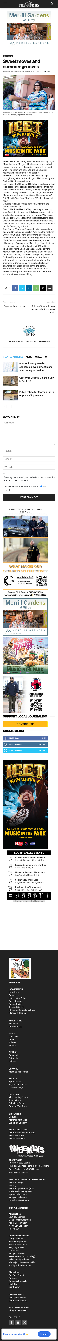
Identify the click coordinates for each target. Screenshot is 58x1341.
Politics (12, 1045)
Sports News (15, 1081)
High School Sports (17, 1084)
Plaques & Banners (17, 1013)
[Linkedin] (29, 288)
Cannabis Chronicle (18, 1281)
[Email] (43, 288)
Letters (12, 1061)
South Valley (14, 1287)
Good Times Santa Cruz (20, 1220)
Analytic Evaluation (18, 1197)
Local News (14, 1036)
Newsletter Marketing (19, 1200)
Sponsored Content (18, 1194)
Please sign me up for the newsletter (21, 486)
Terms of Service (16, 1007)
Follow (42, 744)
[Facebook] (15, 288)
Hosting (12, 1185)
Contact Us (14, 995)
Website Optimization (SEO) (21, 1188)
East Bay (13, 1284)
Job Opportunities (17, 1297)
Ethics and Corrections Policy (22, 1010)
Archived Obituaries (18, 1120)
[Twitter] (22, 288)
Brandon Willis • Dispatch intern (16, 72)
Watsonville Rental (17, 1138)
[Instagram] (18, 1322)
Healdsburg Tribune (18, 1241)
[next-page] (9, 406)
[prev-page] (5, 406)
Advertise (13, 1023)
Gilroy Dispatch (16, 1238)
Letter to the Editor (17, 998)
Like (44, 738)
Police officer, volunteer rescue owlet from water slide (43, 309)
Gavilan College (16, 1087)
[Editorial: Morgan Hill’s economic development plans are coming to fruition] (10, 367)
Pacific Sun (14, 1229)
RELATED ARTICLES (13, 357)
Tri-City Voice (15, 1265)
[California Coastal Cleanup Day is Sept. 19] (10, 381)
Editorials (13, 1058)
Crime (11, 1039)
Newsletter (14, 992)
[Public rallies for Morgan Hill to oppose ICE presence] (10, 395)
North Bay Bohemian (18, 1226)
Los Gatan (14, 1250)
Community (8, 56)
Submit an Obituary (18, 1123)
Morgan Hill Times (17, 1253)
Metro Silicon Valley (18, 1223)
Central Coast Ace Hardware (22, 1132)
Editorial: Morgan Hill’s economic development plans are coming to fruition (35, 367)
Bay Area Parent (16, 1275)
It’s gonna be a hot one (14, 306)
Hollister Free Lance (18, 1244)
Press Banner (15, 1256)
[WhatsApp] (36, 288)
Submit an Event (16, 1103)
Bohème (13, 1278)
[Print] (49, 288)
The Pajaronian (16, 1262)
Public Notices (15, 1026)
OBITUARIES (15, 1114)
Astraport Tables (16, 1135)
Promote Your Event (18, 1106)
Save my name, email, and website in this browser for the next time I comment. (29, 479)
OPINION (13, 1052)
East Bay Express (17, 1217)
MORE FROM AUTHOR (37, 357)
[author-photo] (29, 331)
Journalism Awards (18, 1300)
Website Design (16, 1182)
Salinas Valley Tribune (19, 1259)
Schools (12, 1042)
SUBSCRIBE (14, 982)
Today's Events (15, 1100)
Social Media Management (21, 1191)
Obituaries (13, 1117)
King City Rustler (16, 1247)
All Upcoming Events (18, 1097)
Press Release (15, 1001)
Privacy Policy (15, 1004)
